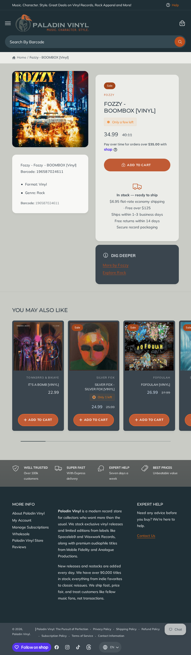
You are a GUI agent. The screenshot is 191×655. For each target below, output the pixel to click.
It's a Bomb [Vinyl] (43, 385)
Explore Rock (114, 272)
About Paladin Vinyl (28, 513)
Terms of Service (82, 636)
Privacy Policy (102, 629)
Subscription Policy (54, 636)
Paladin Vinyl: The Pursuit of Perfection (62, 629)
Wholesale (21, 534)
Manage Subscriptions (30, 527)
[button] (7, 23)
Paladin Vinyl (21, 634)
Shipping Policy (126, 629)
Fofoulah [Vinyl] (155, 385)
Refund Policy (151, 629)
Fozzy (109, 95)
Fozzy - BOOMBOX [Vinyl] (49, 57)
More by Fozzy (115, 265)
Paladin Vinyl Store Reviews (27, 543)
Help (175, 5)
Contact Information (111, 636)
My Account (21, 520)
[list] (95, 473)
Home (21, 57)
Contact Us (146, 535)
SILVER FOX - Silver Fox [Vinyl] (99, 387)
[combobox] (95, 41)
